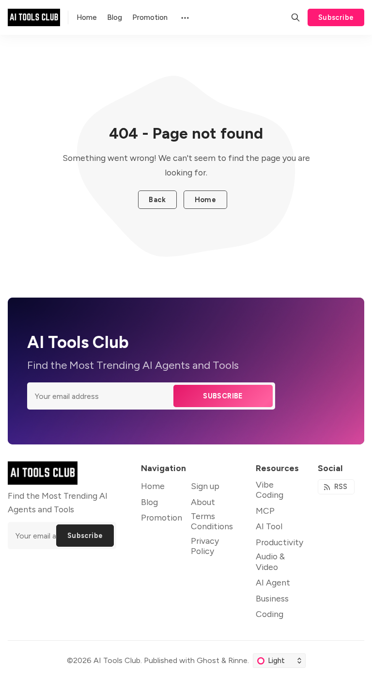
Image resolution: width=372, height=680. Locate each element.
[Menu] (184, 17)
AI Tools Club (116, 660)
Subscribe (336, 17)
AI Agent (273, 582)
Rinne (238, 660)
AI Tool (269, 526)
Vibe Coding (269, 489)
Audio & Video (270, 561)
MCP (265, 511)
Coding (269, 614)
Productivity (279, 542)
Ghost (208, 660)
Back (157, 199)
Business (272, 598)
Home (206, 199)
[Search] (295, 17)
